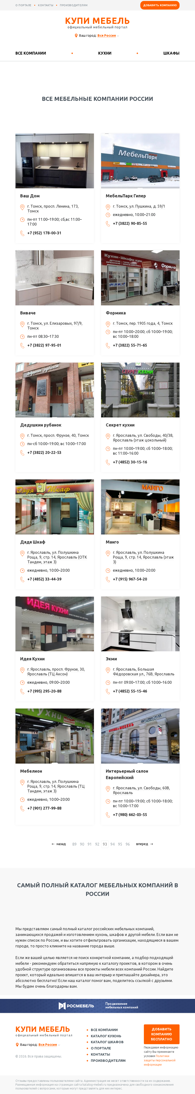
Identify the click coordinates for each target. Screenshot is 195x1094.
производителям (74, 5)
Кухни (105, 53)
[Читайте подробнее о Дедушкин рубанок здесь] (54, 390)
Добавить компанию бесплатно (161, 1034)
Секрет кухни (120, 424)
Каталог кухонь (106, 1036)
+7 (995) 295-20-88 (44, 691)
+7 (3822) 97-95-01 (44, 345)
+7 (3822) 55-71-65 (130, 345)
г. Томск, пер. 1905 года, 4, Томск (143, 323)
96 (128, 844)
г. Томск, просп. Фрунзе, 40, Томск (58, 435)
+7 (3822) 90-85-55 (130, 223)
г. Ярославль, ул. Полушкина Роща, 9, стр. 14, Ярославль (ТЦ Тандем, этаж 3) (56, 786)
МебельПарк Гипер (126, 195)
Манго (112, 541)
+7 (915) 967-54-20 (130, 579)
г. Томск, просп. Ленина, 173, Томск (53, 208)
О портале (101, 1048)
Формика (116, 312)
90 (82, 844)
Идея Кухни (32, 658)
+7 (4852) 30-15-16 (130, 462)
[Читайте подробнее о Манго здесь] (140, 506)
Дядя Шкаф (32, 541)
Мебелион (31, 771)
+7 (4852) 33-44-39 (44, 579)
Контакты (100, 1054)
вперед (142, 844)
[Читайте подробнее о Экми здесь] (140, 623)
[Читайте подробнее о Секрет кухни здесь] (140, 390)
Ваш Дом (30, 195)
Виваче (28, 312)
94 (112, 844)
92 (97, 844)
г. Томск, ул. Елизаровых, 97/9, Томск (55, 325)
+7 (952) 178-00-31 (44, 233)
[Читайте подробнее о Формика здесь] (140, 277)
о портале (23, 5)
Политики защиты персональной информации (160, 1060)
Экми (111, 658)
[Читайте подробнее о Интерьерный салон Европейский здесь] (140, 736)
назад (61, 844)
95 (120, 844)
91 (90, 844)
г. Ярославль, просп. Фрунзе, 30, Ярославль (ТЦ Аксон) (56, 671)
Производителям (108, 1061)
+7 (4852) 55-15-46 (130, 691)
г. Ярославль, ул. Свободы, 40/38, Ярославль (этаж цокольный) (143, 437)
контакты (45, 5)
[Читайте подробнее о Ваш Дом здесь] (54, 161)
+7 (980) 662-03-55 (130, 814)
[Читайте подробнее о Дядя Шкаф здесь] (54, 506)
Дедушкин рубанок (40, 424)
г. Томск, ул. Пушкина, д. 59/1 (139, 206)
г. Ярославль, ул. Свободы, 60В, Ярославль (141, 790)
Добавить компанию (160, 5)
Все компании (30, 53)
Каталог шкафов (107, 1042)
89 (74, 844)
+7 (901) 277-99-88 (44, 808)
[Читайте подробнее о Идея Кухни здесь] (54, 623)
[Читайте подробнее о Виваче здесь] (54, 277)
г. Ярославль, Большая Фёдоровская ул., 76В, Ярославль (143, 671)
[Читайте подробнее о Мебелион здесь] (54, 736)
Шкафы (171, 53)
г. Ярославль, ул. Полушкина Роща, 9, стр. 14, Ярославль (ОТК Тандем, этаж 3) (57, 557)
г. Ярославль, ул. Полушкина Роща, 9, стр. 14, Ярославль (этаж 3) (143, 557)
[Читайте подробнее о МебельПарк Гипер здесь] (140, 161)
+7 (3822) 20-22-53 (44, 452)
